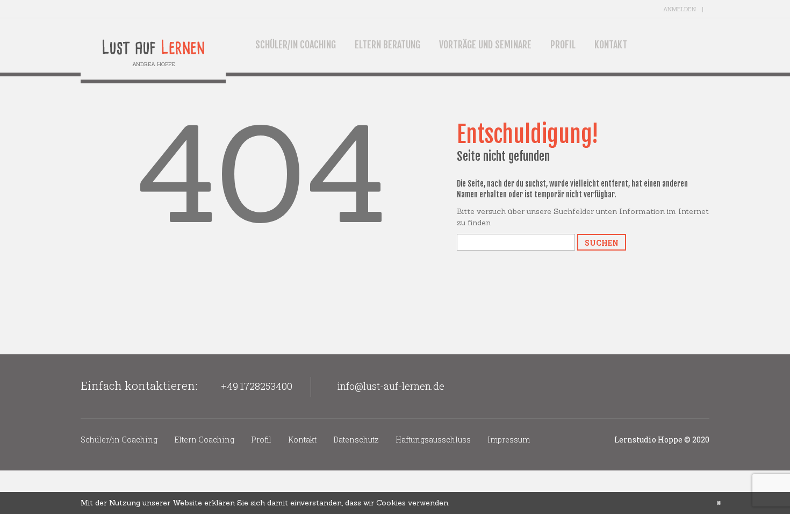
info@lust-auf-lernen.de (390, 386)
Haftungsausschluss (433, 439)
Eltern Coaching (204, 439)
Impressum (508, 439)
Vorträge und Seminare (485, 44)
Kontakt (610, 44)
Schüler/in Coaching (295, 44)
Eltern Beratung (387, 44)
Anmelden (679, 9)
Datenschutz (356, 439)
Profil (563, 44)
